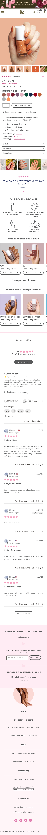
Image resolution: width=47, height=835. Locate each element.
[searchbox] (13, 401)
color (7, 411)
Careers (29, 720)
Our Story (18, 720)
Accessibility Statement (23, 761)
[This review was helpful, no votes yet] (36, 465)
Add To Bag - (12, 272)
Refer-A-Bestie (23, 637)
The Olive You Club (16, 728)
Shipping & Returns (26, 753)
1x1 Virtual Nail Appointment (23, 812)
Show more (9, 416)
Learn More (23, 680)
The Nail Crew (33, 728)
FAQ (13, 753)
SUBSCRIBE (35, 657)
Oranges (19, 134)
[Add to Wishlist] (43, 77)
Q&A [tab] (28, 340)
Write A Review (23, 362)
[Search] (34, 11)
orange (20, 411)
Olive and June (13, 831)
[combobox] (33, 421)
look (13, 411)
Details (6, 144)
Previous (2, 69)
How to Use (7, 148)
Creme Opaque (19, 139)
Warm (16, 136)
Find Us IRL (32, 735)
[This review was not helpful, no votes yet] (40, 465)
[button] (3, 164)
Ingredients (7, 153)
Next (45, 69)
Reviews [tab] (19, 340)
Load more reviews (23, 613)
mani (28, 411)
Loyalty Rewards (17, 735)
